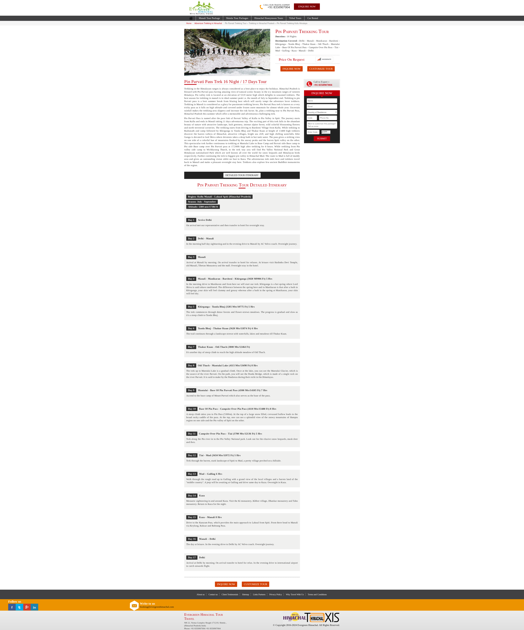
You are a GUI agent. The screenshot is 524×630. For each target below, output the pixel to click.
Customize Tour (321, 68)
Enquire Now (307, 6)
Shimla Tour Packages (237, 18)
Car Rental (312, 18)
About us (201, 594)
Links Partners (259, 594)
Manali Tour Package (209, 18)
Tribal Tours (295, 18)
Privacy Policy (275, 594)
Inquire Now (291, 68)
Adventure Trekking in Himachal (208, 23)
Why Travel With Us (295, 594)
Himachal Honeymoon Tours (268, 18)
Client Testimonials (230, 594)
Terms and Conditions (317, 594)
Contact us (213, 594)
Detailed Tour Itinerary (242, 175)
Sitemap (245, 594)
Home (188, 23)
